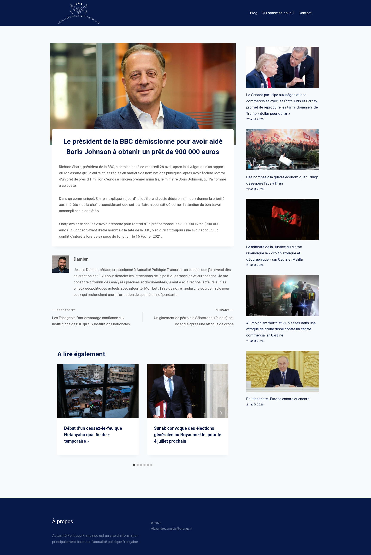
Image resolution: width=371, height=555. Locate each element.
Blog (253, 13)
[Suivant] (221, 412)
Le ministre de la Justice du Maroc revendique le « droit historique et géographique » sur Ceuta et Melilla (274, 253)
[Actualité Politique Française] (78, 13)
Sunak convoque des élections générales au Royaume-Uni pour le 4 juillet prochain (187, 435)
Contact (305, 13)
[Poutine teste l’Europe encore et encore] (282, 371)
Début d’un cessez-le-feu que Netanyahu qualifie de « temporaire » (93, 435)
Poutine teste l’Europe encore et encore (277, 399)
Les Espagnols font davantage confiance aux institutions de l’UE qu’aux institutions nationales (91, 317)
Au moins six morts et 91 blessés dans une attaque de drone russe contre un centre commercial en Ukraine (281, 329)
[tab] (134, 465)
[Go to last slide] (64, 412)
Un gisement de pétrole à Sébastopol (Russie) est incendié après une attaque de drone (193, 317)
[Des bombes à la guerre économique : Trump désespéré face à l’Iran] (282, 149)
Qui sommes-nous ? (278, 13)
